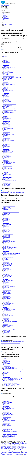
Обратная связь (18, 454)
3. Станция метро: (5, 42)
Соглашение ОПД (10, 454)
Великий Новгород (5, 5)
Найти (2, 43)
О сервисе (3, 454)
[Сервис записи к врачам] (8, 4)
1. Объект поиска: (5, 38)
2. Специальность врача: (6, 40)
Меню (2, 10)
